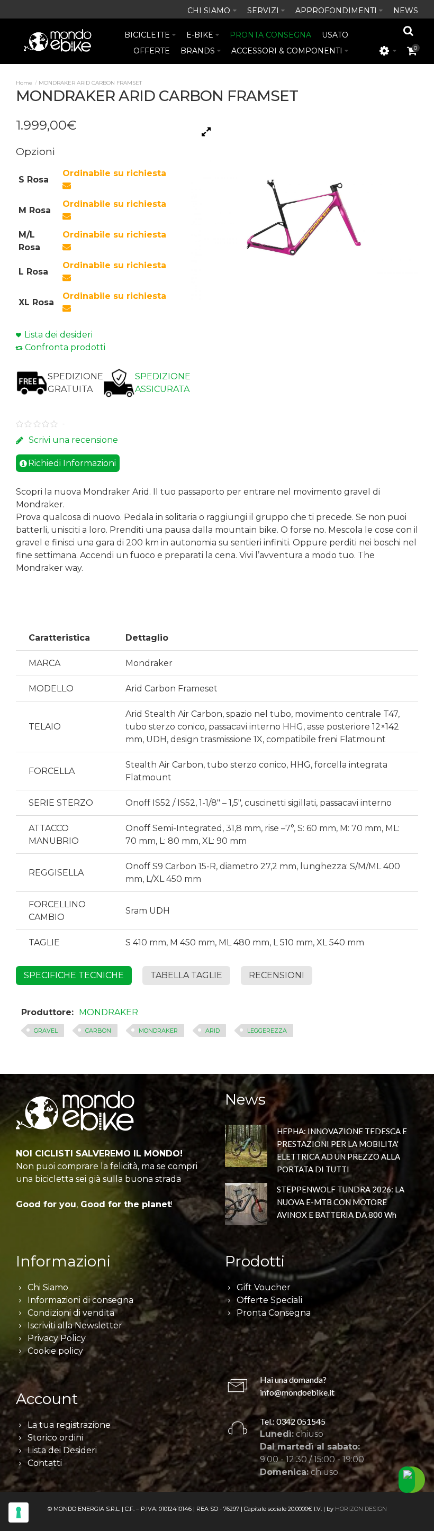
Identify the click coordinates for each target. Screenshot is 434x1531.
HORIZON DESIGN (361, 1508)
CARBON (98, 1030)
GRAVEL (46, 1030)
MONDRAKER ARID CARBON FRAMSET (90, 82)
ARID (212, 1030)
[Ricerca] (408, 30)
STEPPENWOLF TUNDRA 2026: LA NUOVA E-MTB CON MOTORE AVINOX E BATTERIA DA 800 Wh (340, 1201)
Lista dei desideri (58, 335)
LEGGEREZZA (267, 1030)
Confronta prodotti (65, 347)
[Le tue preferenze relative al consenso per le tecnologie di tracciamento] (18, 1512)
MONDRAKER (108, 1012)
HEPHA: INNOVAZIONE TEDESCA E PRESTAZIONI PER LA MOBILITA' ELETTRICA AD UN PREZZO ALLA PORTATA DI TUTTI (342, 1150)
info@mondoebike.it (297, 1392)
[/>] (246, 1147)
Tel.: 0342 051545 (293, 1421)
